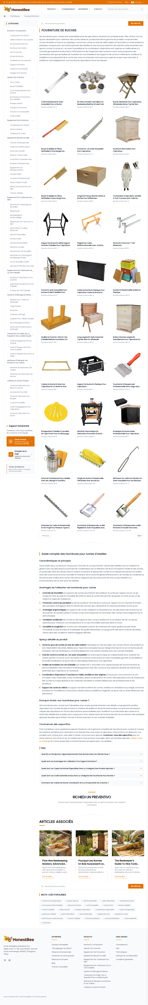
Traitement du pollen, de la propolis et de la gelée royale (96, 976)
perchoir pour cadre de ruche (52, 918)
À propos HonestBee (60, 944)
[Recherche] (142, 9)
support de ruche (104, 914)
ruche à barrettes (92, 905)
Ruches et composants (93, 944)
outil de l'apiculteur (90, 901)
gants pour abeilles (49, 914)
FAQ (117, 948)
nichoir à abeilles (48, 910)
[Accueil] (5, 16)
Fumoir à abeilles (74, 918)
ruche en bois (108, 905)
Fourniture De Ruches (31, 16)
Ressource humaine (60, 959)
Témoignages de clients (61, 948)
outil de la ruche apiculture (51, 901)
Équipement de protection (94, 952)
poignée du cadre (121, 914)
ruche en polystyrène (112, 918)
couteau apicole (72, 901)
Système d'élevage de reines (96, 971)
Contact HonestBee (60, 967)
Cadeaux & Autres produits (94, 987)
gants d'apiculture (67, 914)
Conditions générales (124, 959)
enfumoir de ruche (74, 905)
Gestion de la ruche (92, 948)
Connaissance (68, 9)
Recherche (136, 23)
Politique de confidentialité (127, 956)
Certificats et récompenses (63, 956)
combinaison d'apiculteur (105, 910)
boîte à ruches (65, 910)
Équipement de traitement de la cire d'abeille (97, 966)
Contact (98, 9)
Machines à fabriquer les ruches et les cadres (97, 982)
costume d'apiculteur (126, 910)
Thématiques (15, 16)
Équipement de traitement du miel (96, 960)
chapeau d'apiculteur (82, 910)
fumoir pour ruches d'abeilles (52, 905)
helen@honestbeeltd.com (19, 946)
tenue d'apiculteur (86, 914)
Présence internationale (61, 952)
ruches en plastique (92, 918)
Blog (126, 2)
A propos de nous (114, 2)
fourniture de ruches (127, 901)
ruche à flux (46, 923)
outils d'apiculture (108, 901)
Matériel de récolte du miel (95, 956)
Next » (140, 536)
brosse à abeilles (124, 905)
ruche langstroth (130, 918)
